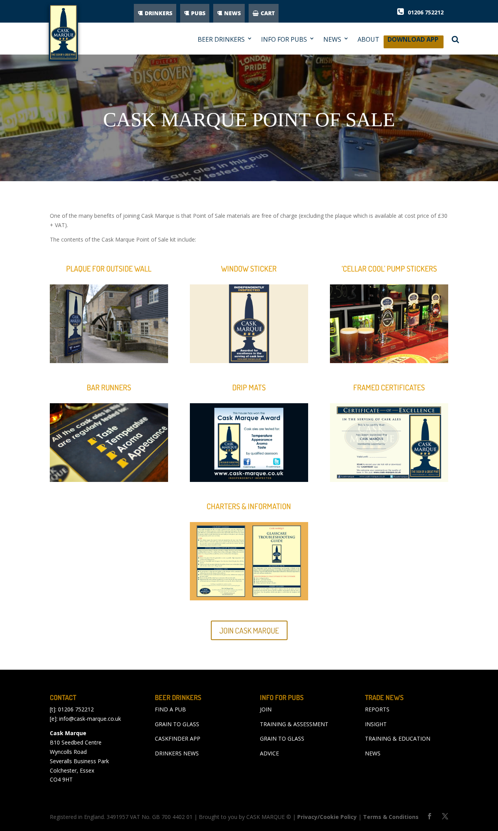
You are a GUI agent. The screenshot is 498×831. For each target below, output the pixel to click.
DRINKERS (158, 13)
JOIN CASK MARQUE (249, 630)
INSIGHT (376, 724)
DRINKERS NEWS (177, 753)
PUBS (198, 13)
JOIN (266, 709)
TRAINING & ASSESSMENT (294, 724)
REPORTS (377, 709)
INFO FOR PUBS (284, 39)
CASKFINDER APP (177, 738)
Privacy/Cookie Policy (327, 816)
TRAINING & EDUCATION (397, 738)
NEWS (232, 13)
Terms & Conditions (391, 816)
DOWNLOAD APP (413, 41)
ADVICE (269, 753)
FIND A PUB (170, 709)
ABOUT (368, 39)
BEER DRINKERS (221, 39)
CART (268, 13)
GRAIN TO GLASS (177, 724)
